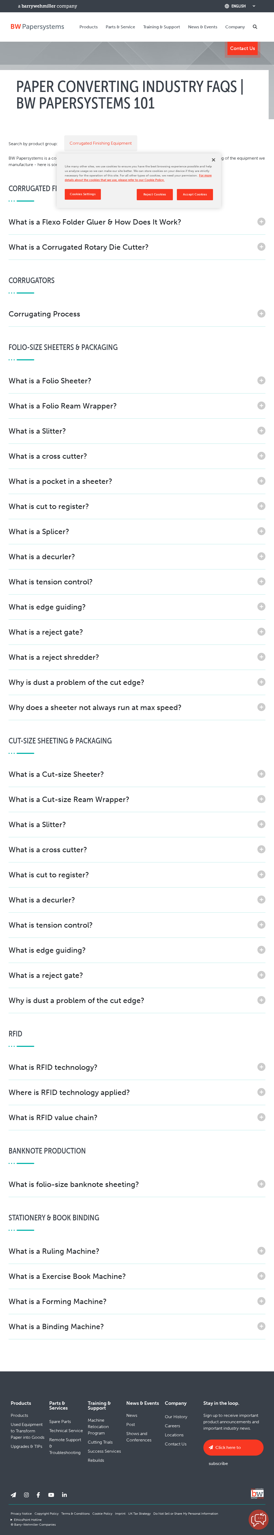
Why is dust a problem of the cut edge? (76, 682)
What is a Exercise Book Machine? (67, 1276)
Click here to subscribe (225, 1450)
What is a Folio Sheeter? (50, 380)
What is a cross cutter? (48, 456)
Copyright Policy (47, 1513)
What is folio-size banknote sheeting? (74, 1184)
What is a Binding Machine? (56, 1326)
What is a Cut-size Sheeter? (56, 774)
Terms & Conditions (75, 1513)
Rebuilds (96, 1460)
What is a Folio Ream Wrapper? (63, 406)
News (131, 1415)
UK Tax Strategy (139, 1513)
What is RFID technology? (53, 1067)
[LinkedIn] (64, 1495)
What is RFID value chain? (53, 1117)
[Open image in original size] (37, 26)
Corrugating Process (44, 314)
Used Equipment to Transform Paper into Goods (27, 1431)
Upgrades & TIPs (26, 1446)
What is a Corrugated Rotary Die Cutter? (79, 247)
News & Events (202, 26)
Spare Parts (60, 1421)
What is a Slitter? (37, 431)
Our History (176, 1416)
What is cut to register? (49, 506)
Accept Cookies (195, 194)
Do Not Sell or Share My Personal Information (185, 1513)
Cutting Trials (100, 1442)
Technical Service (66, 1430)
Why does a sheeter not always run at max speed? (95, 707)
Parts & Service (120, 26)
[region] (139, 180)
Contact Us (242, 48)
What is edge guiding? (47, 607)
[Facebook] (38, 1495)
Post (130, 1424)
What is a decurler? (42, 556)
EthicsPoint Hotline (28, 1520)
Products (88, 26)
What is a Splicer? (39, 531)
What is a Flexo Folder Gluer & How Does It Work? (95, 222)
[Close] (213, 160)
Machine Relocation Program (98, 1427)
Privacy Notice (21, 1513)
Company (235, 26)
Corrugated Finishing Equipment (101, 143)
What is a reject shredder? (54, 657)
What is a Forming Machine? (58, 1301)
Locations (174, 1434)
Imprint (120, 1513)
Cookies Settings (83, 194)
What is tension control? (51, 581)
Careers (172, 1425)
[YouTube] (51, 1495)
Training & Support (161, 26)
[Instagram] (26, 1495)
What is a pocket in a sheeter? (60, 481)
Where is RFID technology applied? (69, 1092)
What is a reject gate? (46, 632)
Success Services (104, 1451)
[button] (259, 1520)
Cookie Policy (102, 1513)
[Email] (13, 1495)
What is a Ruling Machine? (54, 1251)
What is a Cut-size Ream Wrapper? (69, 799)
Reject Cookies (154, 194)
